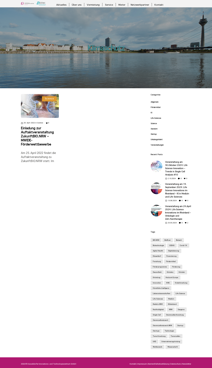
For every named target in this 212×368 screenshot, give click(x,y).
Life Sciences (156, 118)
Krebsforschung (181, 283)
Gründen (170, 272)
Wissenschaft (173, 347)
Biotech (179, 240)
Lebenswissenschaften (161, 293)
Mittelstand (172, 304)
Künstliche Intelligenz (161, 288)
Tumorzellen (175, 336)
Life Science (180, 293)
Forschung (157, 261)
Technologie (169, 331)
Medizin (171, 299)
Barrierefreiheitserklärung (158, 364)
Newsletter (186, 364)
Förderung (176, 267)
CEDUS (172, 245)
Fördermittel (155, 107)
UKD (154, 341)
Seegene (181, 309)
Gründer (182, 272)
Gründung (156, 277)
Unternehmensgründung (171, 341)
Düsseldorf (157, 256)
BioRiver (168, 240)
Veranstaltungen (157, 145)
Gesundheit (157, 272)
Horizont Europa (172, 277)
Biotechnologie (158, 245)
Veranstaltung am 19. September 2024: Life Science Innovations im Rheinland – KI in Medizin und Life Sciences (177, 190)
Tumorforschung (159, 336)
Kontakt (133, 364)
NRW (170, 309)
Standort (154, 129)
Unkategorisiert (157, 140)
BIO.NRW (156, 240)
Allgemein (154, 102)
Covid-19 (183, 245)
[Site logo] (33, 3)
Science (154, 123)
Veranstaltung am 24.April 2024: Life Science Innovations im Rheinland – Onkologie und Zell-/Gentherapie (178, 212)
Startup (153, 134)
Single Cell (157, 315)
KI (151, 113)
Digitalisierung (173, 251)
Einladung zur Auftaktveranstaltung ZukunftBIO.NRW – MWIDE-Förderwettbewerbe (37, 136)
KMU (168, 283)
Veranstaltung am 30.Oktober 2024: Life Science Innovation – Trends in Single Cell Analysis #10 (176, 168)
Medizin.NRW (158, 304)
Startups (156, 331)
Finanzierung (171, 256)
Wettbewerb (157, 347)
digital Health (158, 251)
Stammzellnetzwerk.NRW (162, 325)
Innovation (157, 283)
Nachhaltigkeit (158, 309)
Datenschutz (175, 364)
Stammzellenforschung (175, 315)
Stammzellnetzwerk (160, 320)
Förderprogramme (160, 267)
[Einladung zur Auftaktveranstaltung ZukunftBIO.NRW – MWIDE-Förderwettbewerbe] (40, 106)
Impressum (142, 364)
